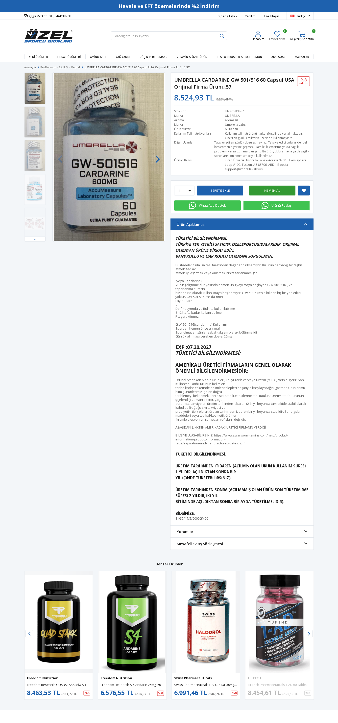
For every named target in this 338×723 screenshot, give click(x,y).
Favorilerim (277, 36)
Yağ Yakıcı (123, 57)
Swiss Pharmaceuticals (193, 678)
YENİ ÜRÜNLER (38, 57)
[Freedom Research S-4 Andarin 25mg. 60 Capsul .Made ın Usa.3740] (132, 622)
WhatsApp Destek (212, 205)
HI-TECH (254, 678)
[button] (35, 239)
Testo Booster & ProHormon (239, 57)
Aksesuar (278, 57)
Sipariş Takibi (228, 16)
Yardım (250, 16)
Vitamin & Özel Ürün (192, 57)
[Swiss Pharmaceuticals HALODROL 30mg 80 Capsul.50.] (206, 622)
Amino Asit (98, 57)
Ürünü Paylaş (281, 205)
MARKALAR (302, 57)
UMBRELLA (232, 116)
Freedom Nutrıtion (42, 678)
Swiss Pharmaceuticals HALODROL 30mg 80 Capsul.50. (214, 684)
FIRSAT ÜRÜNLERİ (69, 57)
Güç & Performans (153, 57)
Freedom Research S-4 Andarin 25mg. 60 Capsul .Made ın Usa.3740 (150, 684)
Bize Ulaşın (271, 16)
